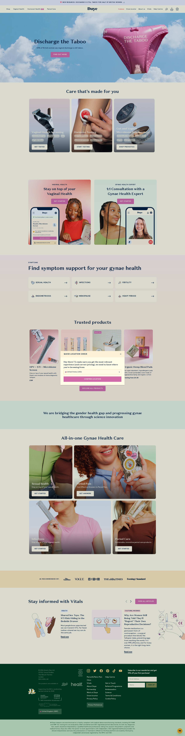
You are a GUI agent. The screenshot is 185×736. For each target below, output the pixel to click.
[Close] (120, 354)
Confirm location (92, 379)
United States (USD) (74, 372)
